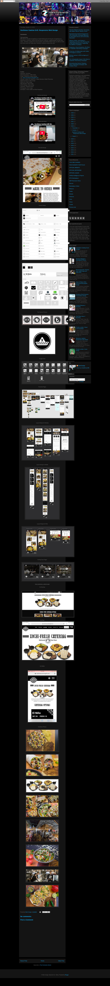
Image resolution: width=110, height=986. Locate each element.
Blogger (67, 974)
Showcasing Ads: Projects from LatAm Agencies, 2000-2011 (82, 271)
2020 (72, 123)
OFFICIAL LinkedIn (74, 173)
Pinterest (71, 196)
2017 (72, 141)
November (75, 128)
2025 (72, 115)
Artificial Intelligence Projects (76, 175)
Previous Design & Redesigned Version (81, 259)
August (74, 136)
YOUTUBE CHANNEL (74, 162)
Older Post (61, 961)
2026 (72, 112)
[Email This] (43, 912)
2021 (72, 121)
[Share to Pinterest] (49, 912)
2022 (72, 119)
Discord (71, 183)
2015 (72, 145)
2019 (72, 126)
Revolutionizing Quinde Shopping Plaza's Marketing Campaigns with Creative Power (78, 65)
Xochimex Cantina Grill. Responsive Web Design (79, 132)
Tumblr (71, 204)
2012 (72, 152)
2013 (72, 150)
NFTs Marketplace (74, 178)
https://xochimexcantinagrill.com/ (30, 77)
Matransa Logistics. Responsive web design (82, 339)
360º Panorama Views (75, 180)
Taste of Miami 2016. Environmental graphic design (81, 283)
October (74, 130)
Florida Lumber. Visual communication (81, 328)
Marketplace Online (74, 186)
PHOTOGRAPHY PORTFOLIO (77, 165)
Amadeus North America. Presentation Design (82, 295)
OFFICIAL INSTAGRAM (75, 170)
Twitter (71, 191)
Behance (71, 188)
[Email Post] (40, 912)
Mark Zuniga (81, 365)
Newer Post (23, 961)
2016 (72, 143)
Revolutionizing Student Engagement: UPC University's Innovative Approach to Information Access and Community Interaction (79, 36)
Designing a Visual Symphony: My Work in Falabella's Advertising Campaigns (79, 48)
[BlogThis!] (44, 912)
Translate (81, 381)
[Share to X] (46, 912)
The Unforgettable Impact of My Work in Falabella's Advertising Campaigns (79, 60)
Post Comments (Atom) (45, 965)
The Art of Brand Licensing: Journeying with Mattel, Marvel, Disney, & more (79, 30)
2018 (72, 139)
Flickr (70, 199)
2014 (72, 147)
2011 (72, 154)
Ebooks (71, 194)
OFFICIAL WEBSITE (74, 167)
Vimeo (71, 202)
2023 (72, 117)
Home (42, 961)
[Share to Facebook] (47, 912)
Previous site (72, 207)
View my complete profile (83, 367)
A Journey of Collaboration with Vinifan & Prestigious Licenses (79, 52)
